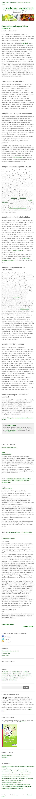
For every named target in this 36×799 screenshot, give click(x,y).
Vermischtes (12, 680)
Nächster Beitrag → (28, 626)
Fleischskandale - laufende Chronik (10, 651)
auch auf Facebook (11, 431)
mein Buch (25, 43)
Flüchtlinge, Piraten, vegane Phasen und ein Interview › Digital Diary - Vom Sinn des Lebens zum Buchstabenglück (16, 480)
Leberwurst (23, 198)
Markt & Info (13, 2)
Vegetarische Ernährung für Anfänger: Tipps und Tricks (15, 776)
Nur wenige (16, 297)
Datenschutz (27, 2)
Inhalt (7, 2)
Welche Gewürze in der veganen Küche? (11, 782)
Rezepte (4, 680)
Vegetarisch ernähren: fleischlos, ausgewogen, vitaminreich (16, 774)
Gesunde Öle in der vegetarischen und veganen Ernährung (16, 772)
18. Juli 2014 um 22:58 (7, 488)
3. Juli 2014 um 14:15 (6, 454)
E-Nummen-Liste (6, 653)
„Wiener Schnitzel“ (18, 250)
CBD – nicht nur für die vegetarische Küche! (12, 780)
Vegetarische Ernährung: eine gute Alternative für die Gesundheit (17, 778)
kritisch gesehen (24, 309)
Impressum (20, 2)
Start (3, 2)
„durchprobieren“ (18, 157)
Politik (14, 678)
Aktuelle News (5, 671)
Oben (3, 796)
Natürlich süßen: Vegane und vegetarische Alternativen (15, 770)
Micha (3, 452)
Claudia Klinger (11, 425)
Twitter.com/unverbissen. (10, 430)
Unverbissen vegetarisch (18, 8)
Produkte (22, 678)
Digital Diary (19, 428)
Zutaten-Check (5, 655)
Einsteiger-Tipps (10, 418)
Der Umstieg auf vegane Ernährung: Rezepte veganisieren (16, 784)
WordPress (14, 795)
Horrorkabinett (26, 673)
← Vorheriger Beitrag (8, 624)
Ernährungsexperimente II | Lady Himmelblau (19, 532)
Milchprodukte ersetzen (27, 418)
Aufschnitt (14, 198)
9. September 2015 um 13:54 (8, 538)
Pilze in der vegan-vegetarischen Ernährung (12, 788)
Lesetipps (11, 675)
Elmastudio (29, 795)
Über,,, (3, 4)
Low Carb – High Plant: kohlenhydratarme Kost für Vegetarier (16, 786)
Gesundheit (16, 673)
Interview (4, 675)
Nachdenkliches (5, 678)
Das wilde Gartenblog (7, 755)
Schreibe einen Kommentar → (10, 447)
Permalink (4, 419)
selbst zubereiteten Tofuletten (17, 208)
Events (25, 671)
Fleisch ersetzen (18, 418)
